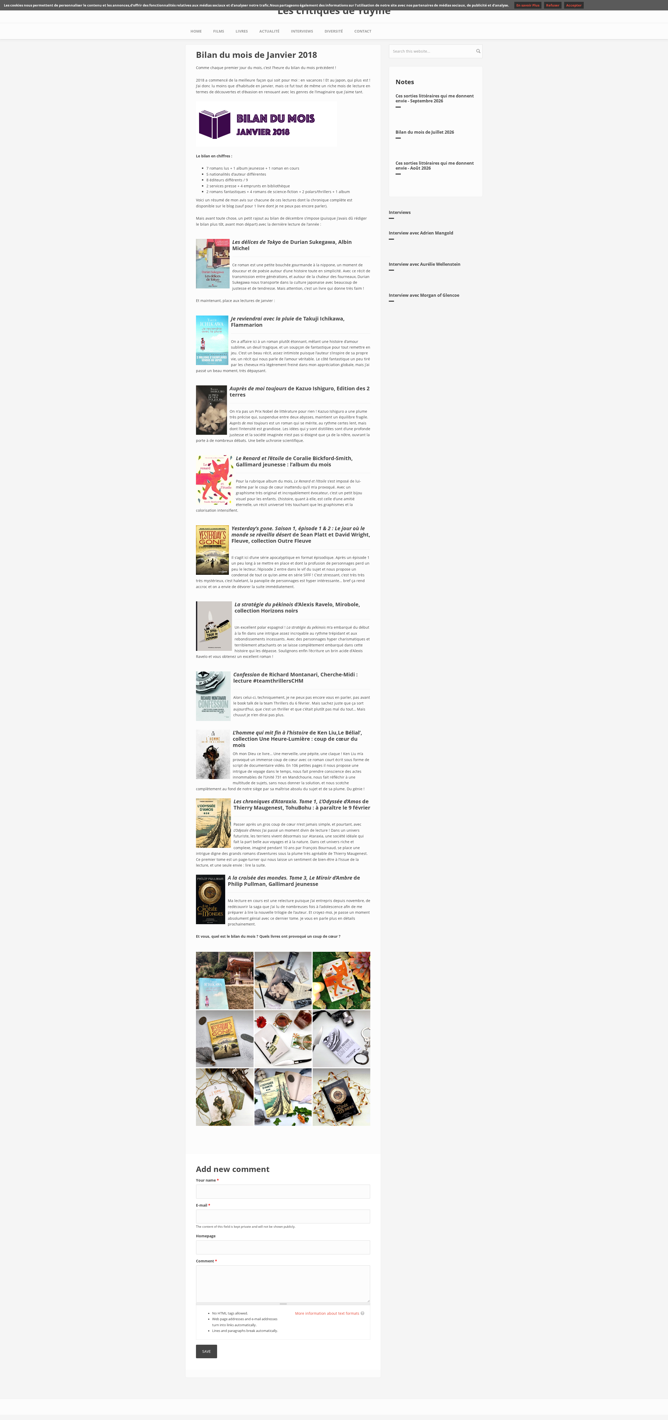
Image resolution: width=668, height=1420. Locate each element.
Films (218, 31)
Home (196, 31)
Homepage (206, 1235)
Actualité (269, 31)
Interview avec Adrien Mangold (421, 233)
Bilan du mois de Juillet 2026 (425, 132)
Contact (362, 31)
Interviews (302, 31)
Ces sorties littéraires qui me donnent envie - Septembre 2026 (435, 98)
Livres (242, 31)
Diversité (334, 31)
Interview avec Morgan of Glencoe (424, 295)
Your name (207, 1180)
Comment (206, 1260)
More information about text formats (327, 1313)
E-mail (203, 1205)
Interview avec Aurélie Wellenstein (425, 264)
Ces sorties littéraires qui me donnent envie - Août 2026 (435, 165)
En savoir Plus (527, 5)
